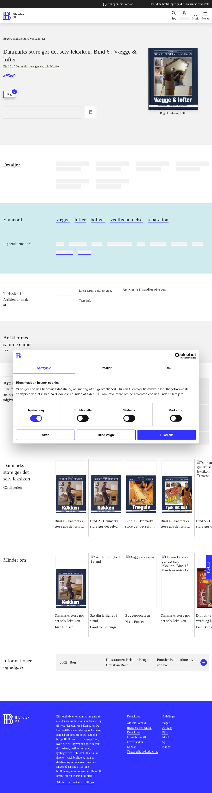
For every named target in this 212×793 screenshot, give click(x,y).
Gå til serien (12, 487)
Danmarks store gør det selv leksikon (16, 472)
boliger (98, 219)
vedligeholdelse (126, 219)
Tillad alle (166, 435)
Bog (9, 94)
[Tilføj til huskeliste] (90, 112)
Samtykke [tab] (44, 367)
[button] (132, 662)
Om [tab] (168, 367)
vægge (63, 219)
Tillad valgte (106, 435)
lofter (80, 219)
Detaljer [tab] (106, 367)
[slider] (173, 82)
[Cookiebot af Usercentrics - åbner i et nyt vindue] (178, 356)
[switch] (83, 418)
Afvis (45, 435)
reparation (158, 219)
